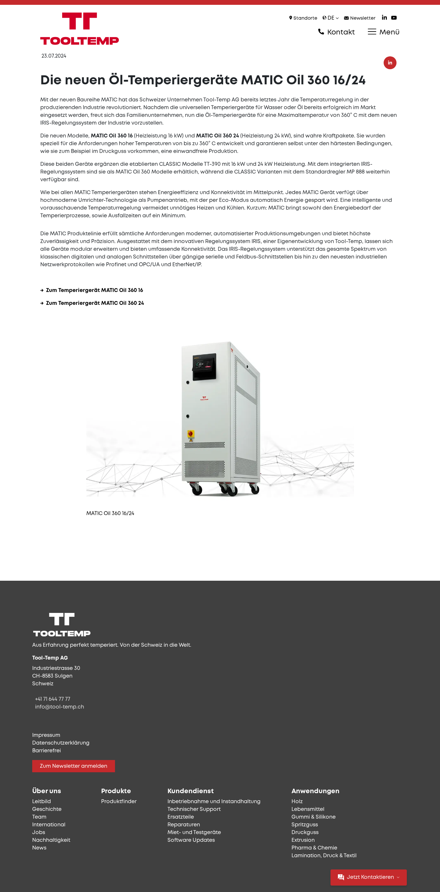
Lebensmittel (308, 809)
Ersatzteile (180, 817)
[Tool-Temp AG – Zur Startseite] (79, 29)
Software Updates (191, 840)
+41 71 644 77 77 (52, 699)
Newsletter (362, 18)
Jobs (38, 832)
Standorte (304, 18)
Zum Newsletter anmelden (73, 766)
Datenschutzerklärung (61, 743)
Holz (297, 801)
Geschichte (47, 809)
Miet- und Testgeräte (194, 832)
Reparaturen (183, 824)
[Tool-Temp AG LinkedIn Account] (384, 18)
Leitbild (41, 801)
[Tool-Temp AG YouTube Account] (394, 18)
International (48, 824)
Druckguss (305, 832)
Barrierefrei (46, 750)
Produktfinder (119, 801)
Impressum (46, 735)
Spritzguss (305, 824)
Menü (389, 32)
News (39, 848)
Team (39, 817)
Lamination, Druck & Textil (324, 855)
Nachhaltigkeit (51, 840)
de (331, 18)
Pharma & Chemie (314, 848)
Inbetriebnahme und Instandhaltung (214, 801)
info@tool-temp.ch (59, 707)
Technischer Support (194, 809)
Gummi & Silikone (314, 817)
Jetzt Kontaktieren (370, 877)
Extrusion (303, 840)
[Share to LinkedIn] (390, 62)
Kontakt (340, 32)
